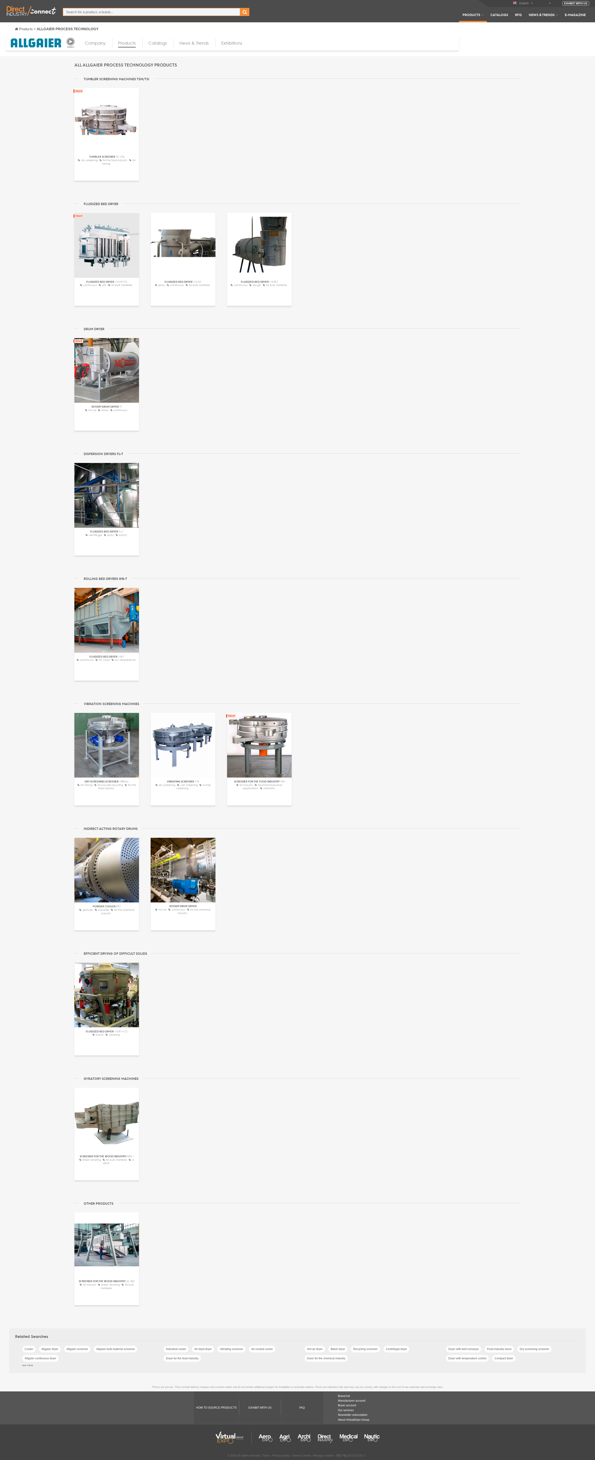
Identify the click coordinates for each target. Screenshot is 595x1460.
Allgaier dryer (49, 1349)
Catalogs (499, 15)
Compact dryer (504, 1358)
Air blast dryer (203, 1349)
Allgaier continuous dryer (40, 1358)
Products (471, 15)
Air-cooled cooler (262, 1349)
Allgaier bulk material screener (115, 1349)
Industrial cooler (176, 1349)
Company (95, 43)
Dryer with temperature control (467, 1358)
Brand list (344, 1396)
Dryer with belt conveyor (463, 1349)
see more (27, 1365)
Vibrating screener (231, 1349)
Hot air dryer (315, 1349)
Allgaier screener (77, 1349)
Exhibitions (231, 43)
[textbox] (151, 12)
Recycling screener (365, 1349)
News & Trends (542, 15)
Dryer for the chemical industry (326, 1358)
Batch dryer (338, 1349)
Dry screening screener (534, 1349)
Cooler (29, 1349)
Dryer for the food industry (182, 1358)
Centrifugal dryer (396, 1349)
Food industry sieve (499, 1349)
